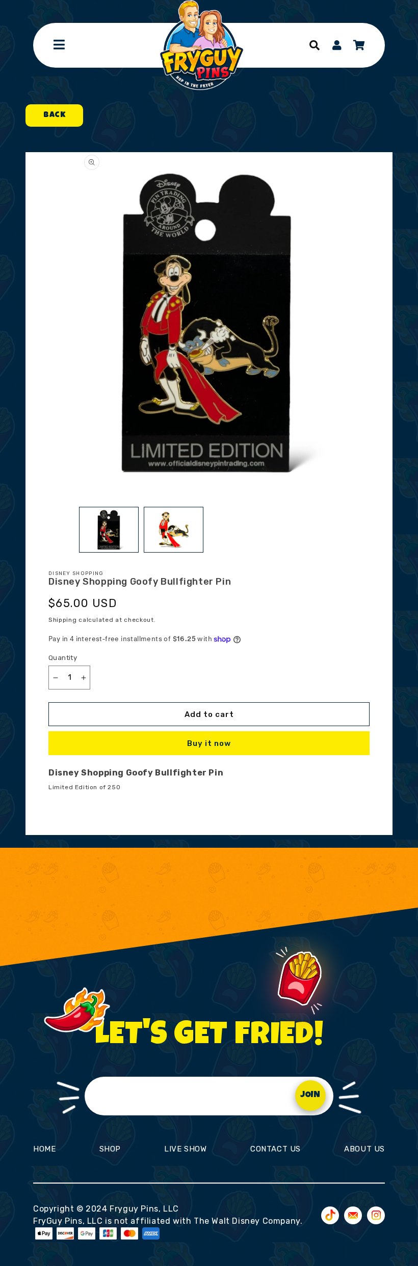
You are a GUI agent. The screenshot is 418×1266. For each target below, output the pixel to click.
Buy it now (209, 743)
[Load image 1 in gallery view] (109, 529)
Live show (185, 1149)
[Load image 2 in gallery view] (173, 529)
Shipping (62, 619)
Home (44, 1149)
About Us (364, 1149)
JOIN (310, 1095)
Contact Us (275, 1149)
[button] (314, 45)
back (54, 115)
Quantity (62, 657)
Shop (110, 1149)
